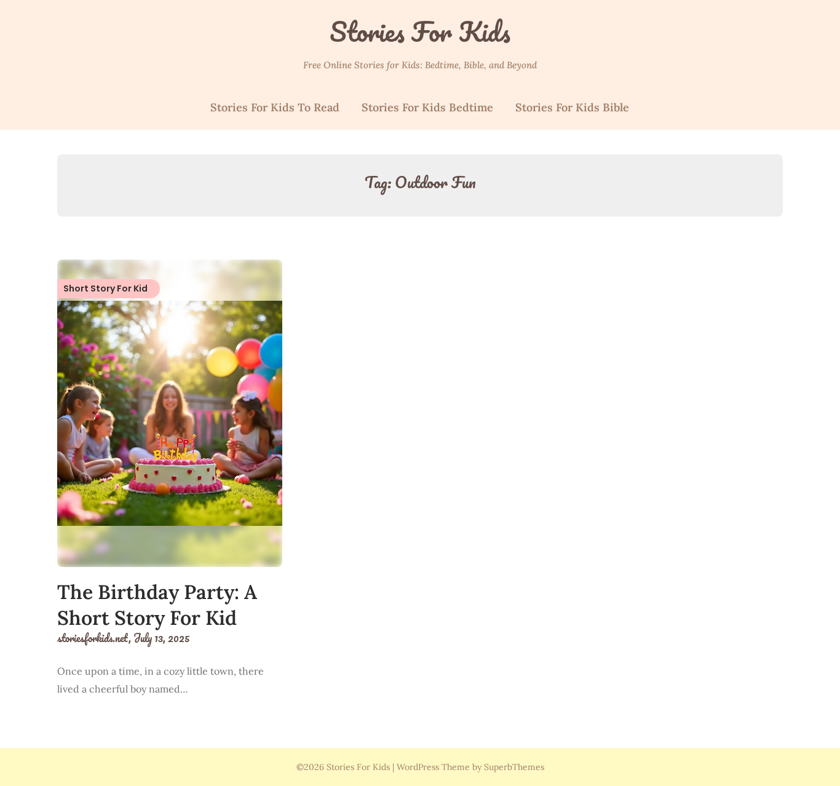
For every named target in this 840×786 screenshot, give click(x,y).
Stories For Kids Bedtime (427, 107)
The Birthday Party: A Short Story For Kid (157, 604)
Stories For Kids (420, 31)
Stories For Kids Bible (572, 107)
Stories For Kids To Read (274, 107)
